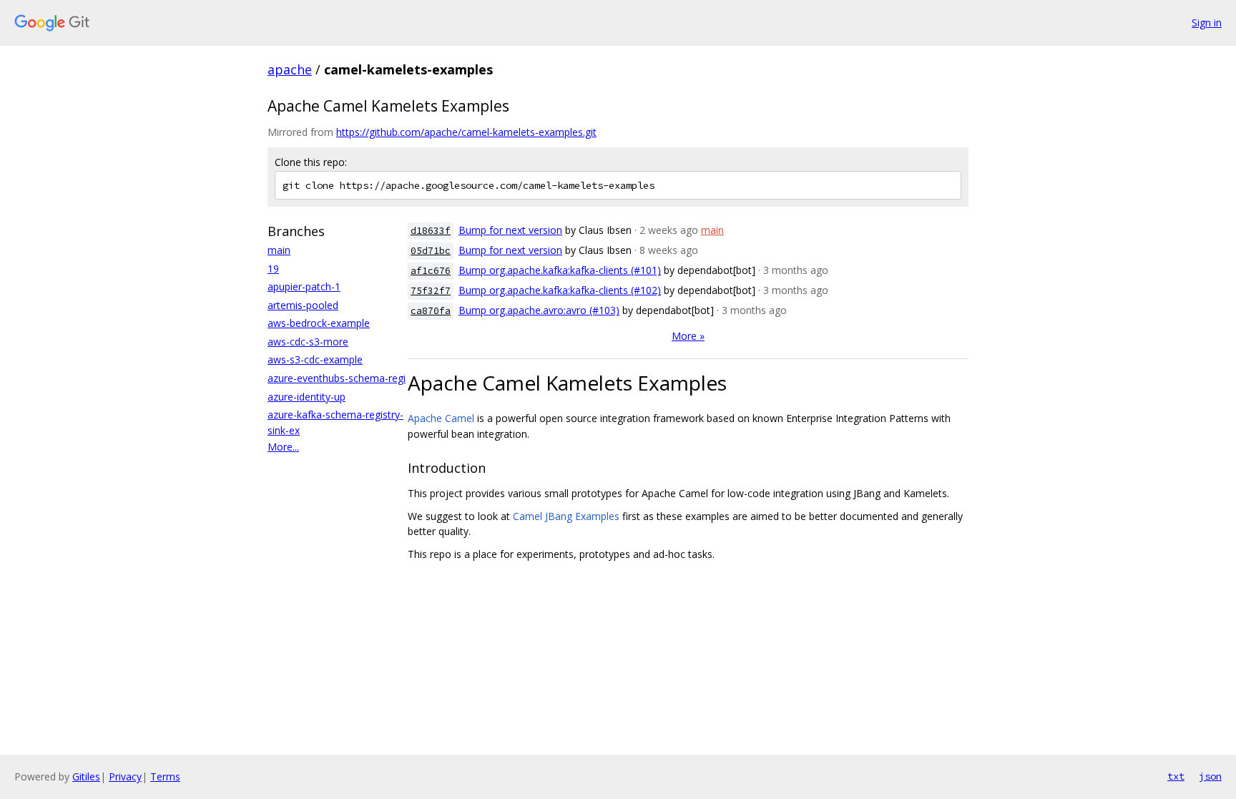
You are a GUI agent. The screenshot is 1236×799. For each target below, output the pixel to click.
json (1210, 776)
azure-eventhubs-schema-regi (337, 378)
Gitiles (86, 776)
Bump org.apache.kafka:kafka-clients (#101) (559, 270)
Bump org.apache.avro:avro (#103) (538, 310)
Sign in (1207, 22)
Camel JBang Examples (566, 516)
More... (283, 447)
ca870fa (431, 311)
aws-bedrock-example (319, 323)
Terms (165, 776)
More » (688, 336)
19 (273, 268)
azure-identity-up (306, 396)
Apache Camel (441, 418)
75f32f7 (431, 291)
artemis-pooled (303, 305)
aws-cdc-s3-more (308, 341)
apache (290, 69)
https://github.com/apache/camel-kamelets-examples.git (466, 132)
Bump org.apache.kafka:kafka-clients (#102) (559, 290)
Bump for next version (510, 230)
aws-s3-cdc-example (315, 359)
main (279, 250)
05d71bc (431, 251)
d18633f (431, 231)
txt (1175, 776)
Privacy (125, 776)
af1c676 (431, 271)
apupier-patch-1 (304, 286)
